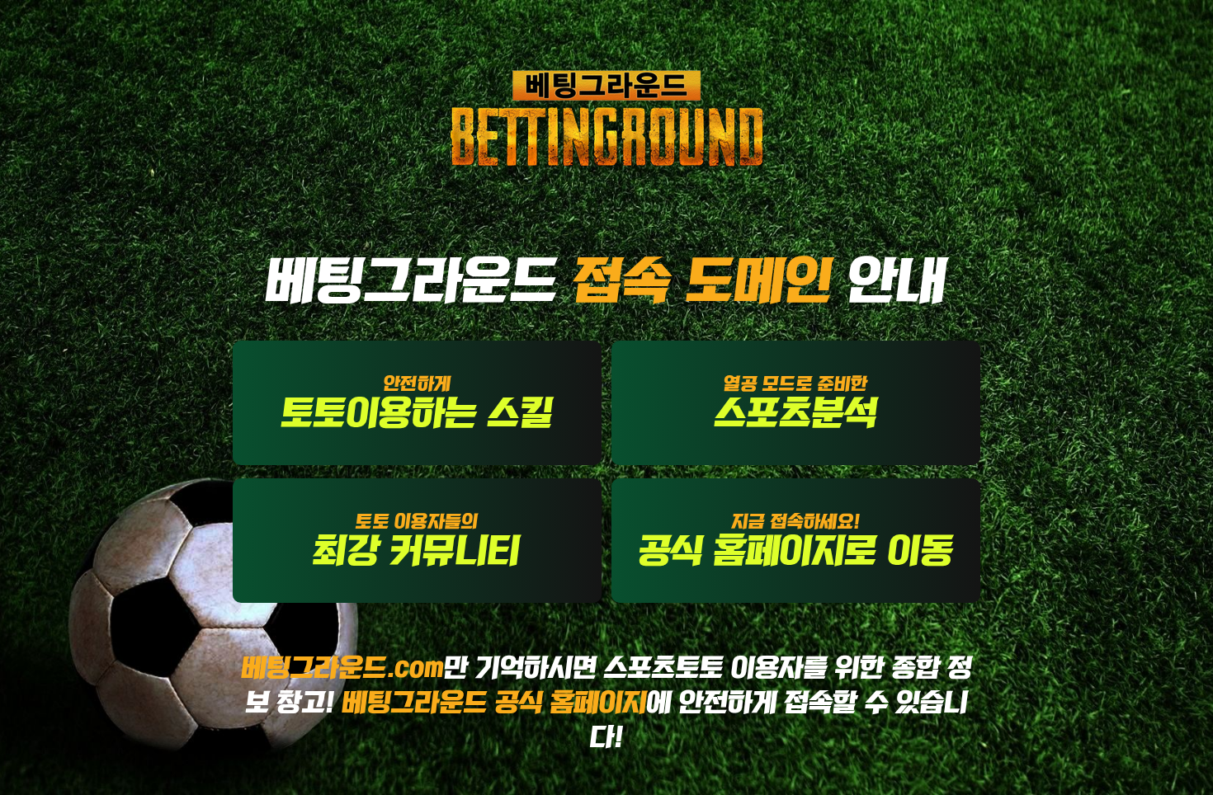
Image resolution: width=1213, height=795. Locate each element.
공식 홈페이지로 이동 (796, 540)
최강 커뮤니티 (417, 540)
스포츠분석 (795, 402)
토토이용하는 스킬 (417, 402)
